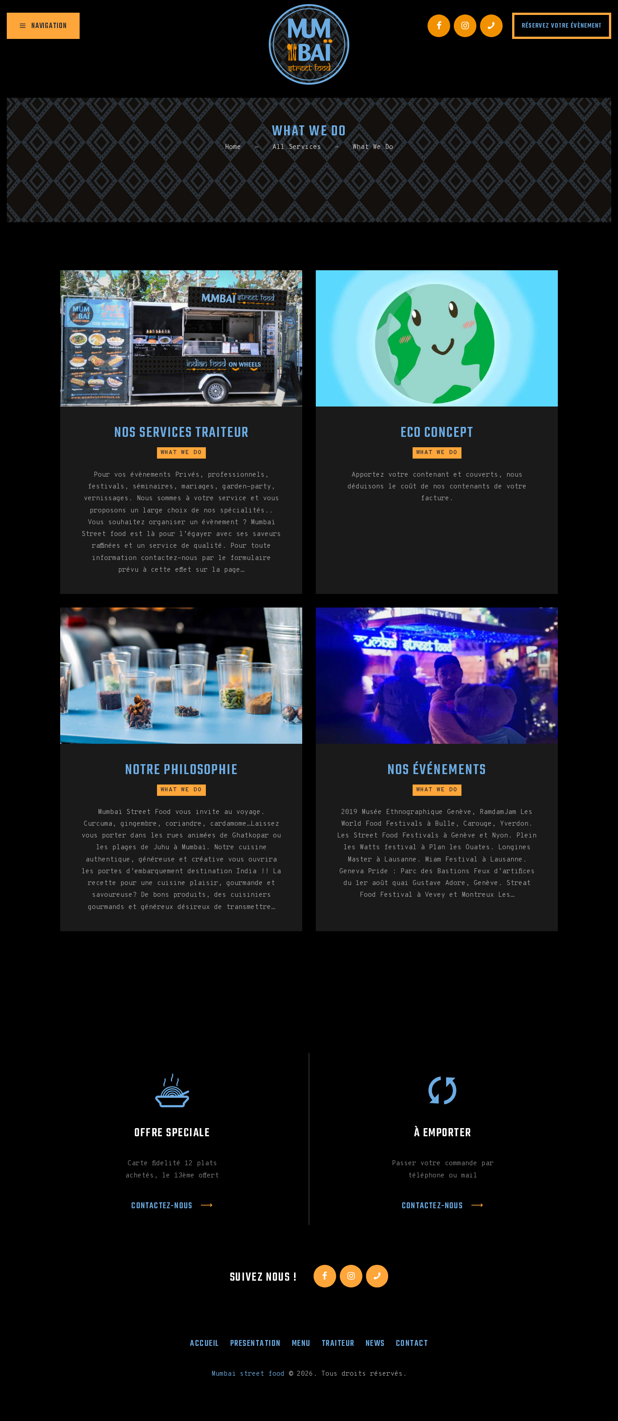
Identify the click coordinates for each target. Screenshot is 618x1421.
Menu (301, 1343)
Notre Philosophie (181, 770)
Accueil (204, 1343)
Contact (412, 1343)
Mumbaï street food (248, 1374)
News (375, 1343)
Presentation (255, 1343)
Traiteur (338, 1343)
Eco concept (437, 433)
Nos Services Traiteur (181, 433)
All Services (296, 147)
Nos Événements (436, 770)
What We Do (181, 452)
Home (233, 147)
